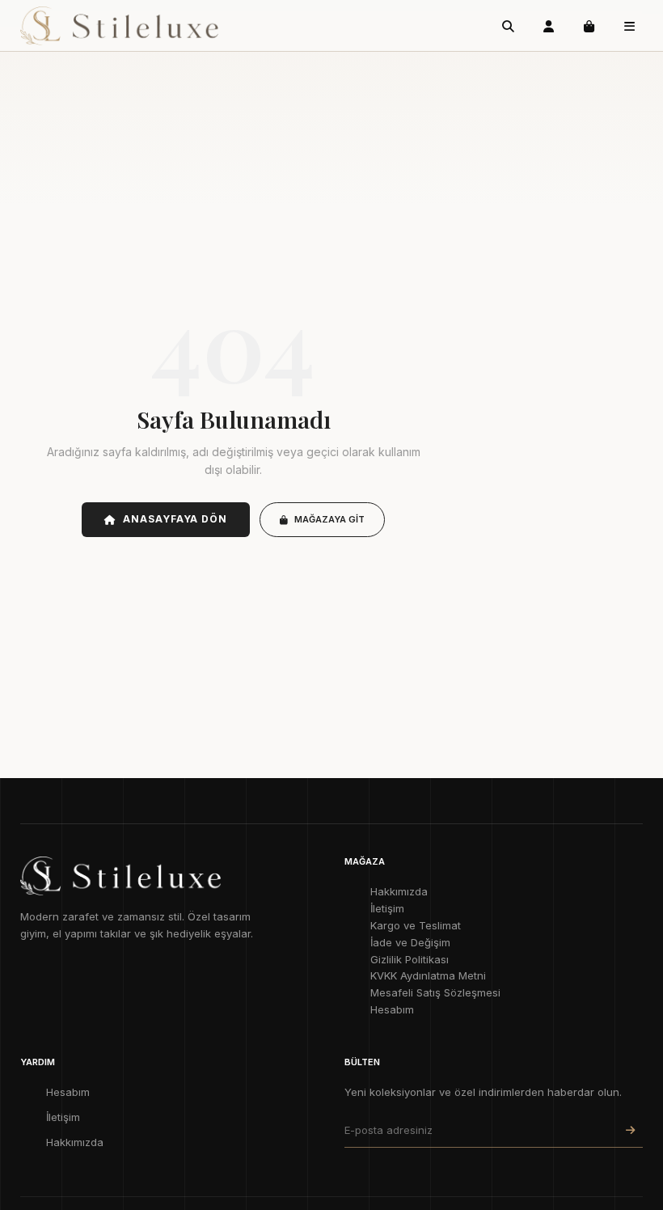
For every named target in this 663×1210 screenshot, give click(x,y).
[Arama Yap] (508, 26)
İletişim (387, 908)
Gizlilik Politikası (409, 959)
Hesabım (392, 1009)
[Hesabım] (548, 26)
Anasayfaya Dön (175, 519)
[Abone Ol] (630, 1130)
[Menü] (629, 26)
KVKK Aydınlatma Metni (428, 975)
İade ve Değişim (410, 942)
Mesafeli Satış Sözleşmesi (435, 992)
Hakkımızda (399, 891)
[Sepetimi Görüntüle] (588, 26)
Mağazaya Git (329, 519)
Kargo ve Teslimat (415, 925)
